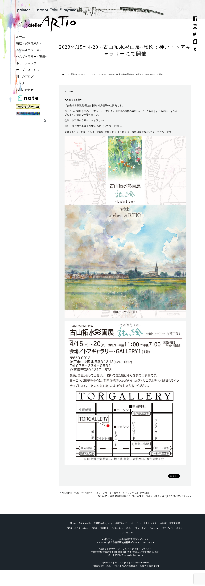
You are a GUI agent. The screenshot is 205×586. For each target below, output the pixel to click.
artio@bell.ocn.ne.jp (133, 555)
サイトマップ (126, 533)
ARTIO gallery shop (103, 523)
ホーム (20, 36)
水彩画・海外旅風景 (170, 523)
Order (129, 528)
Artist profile (85, 523)
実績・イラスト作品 (77, 528)
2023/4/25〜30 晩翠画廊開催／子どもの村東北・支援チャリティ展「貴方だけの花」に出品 (143, 496)
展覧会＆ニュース (27, 50)
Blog (137, 528)
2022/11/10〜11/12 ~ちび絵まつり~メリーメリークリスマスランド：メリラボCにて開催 (105, 493)
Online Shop (117, 528)
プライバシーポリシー (173, 528)
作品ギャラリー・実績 (30, 56)
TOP (63, 74)
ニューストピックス (147, 523)
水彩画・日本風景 (100, 528)
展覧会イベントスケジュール (82, 74)
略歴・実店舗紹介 (27, 43)
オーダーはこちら (27, 70)
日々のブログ (24, 76)
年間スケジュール (124, 523)
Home (73, 523)
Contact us (154, 528)
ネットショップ (26, 63)
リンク (20, 83)
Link (144, 528)
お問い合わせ (24, 89)
